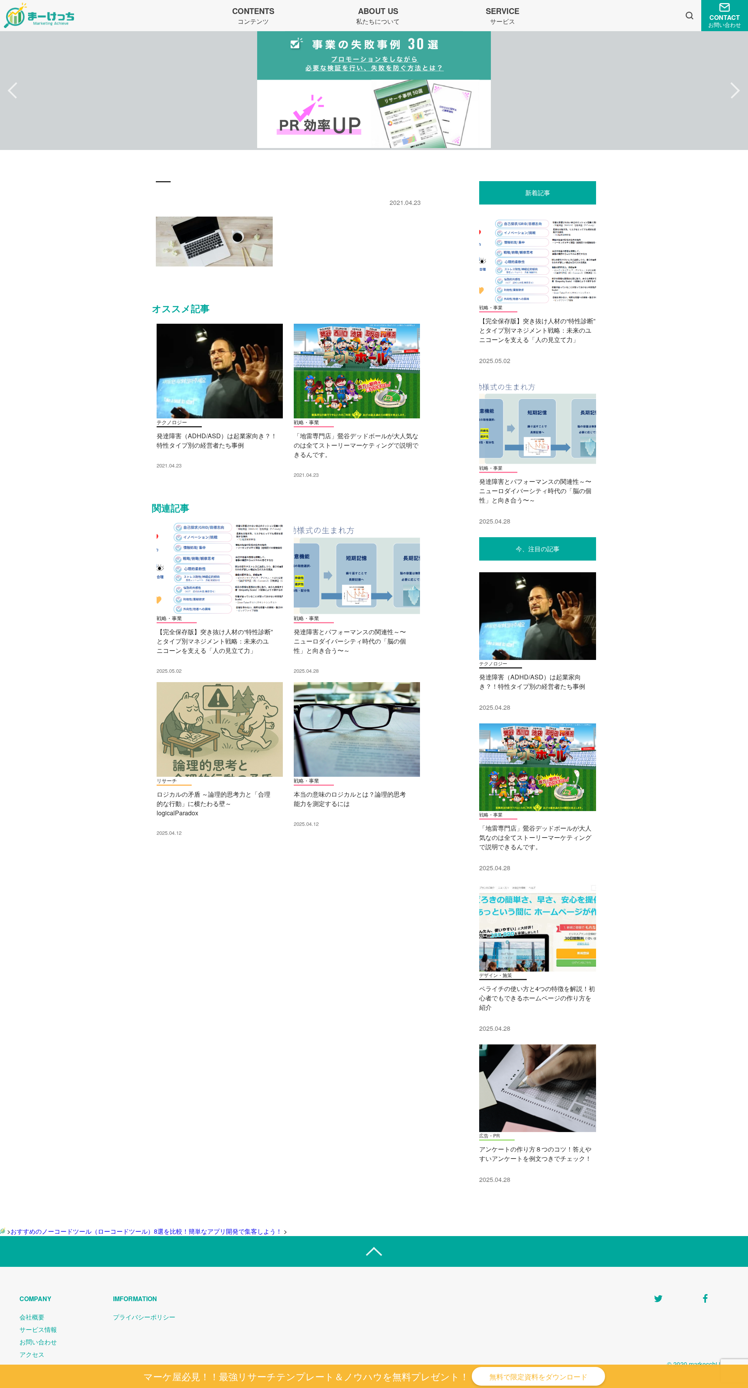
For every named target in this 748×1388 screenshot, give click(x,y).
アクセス (31, 1354)
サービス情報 (38, 1329)
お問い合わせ (38, 1341)
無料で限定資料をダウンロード (538, 1376)
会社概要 (31, 1316)
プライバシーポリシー (144, 1316)
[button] (12, 90)
